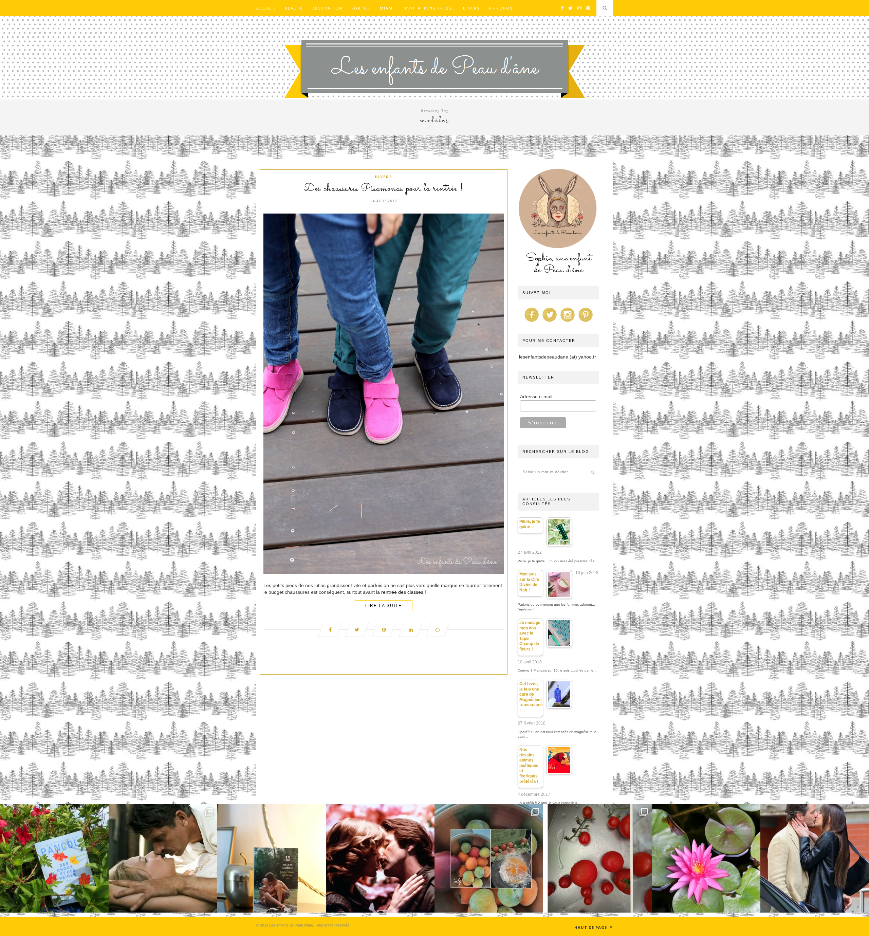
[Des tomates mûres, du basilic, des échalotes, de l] (597, 858)
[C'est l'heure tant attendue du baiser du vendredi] (163, 858)
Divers (471, 8)
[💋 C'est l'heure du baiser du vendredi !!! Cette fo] (380, 858)
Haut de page (591, 927)
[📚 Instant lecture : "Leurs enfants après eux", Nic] (271, 858)
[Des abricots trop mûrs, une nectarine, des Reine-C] (488, 858)
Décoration (327, 8)
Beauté (294, 8)
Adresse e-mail (536, 396)
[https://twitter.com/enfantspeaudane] (549, 322)
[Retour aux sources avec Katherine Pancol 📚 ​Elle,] (54, 858)
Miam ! (388, 8)
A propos (500, 8)
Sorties (361, 8)
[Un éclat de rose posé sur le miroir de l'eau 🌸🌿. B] (706, 858)
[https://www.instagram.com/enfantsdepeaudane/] (567, 322)
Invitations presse (429, 8)
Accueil (266, 8)
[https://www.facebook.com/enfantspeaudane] (531, 322)
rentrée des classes (402, 592)
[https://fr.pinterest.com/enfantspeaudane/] (585, 322)
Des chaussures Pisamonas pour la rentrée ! (383, 188)
